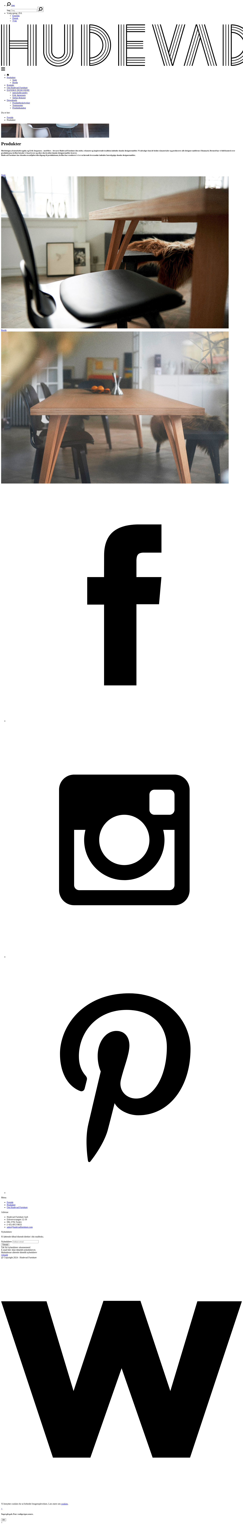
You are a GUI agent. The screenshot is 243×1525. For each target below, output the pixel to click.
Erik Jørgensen (19, 95)
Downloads (12, 100)
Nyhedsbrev (6, 1241)
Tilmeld (5, 1245)
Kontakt (10, 85)
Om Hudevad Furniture (17, 87)
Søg (13, 5)
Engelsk (16, 15)
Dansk (15, 18)
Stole (14, 80)
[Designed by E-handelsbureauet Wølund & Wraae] (121, 1499)
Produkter (11, 77)
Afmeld (4, 1255)
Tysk (14, 21)
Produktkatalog (19, 108)
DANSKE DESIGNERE (18, 90)
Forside (10, 1202)
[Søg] (40, 9)
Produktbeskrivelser (21, 103)
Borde (15, 82)
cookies (64, 1504)
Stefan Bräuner (19, 98)
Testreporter (17, 105)
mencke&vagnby (20, 92)
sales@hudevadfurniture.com (20, 1227)
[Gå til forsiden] (8, 75)
